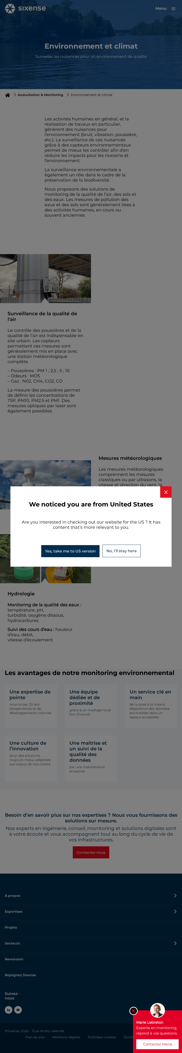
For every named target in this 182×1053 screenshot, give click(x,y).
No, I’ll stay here (121, 551)
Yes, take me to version (70, 551)
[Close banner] (166, 492)
